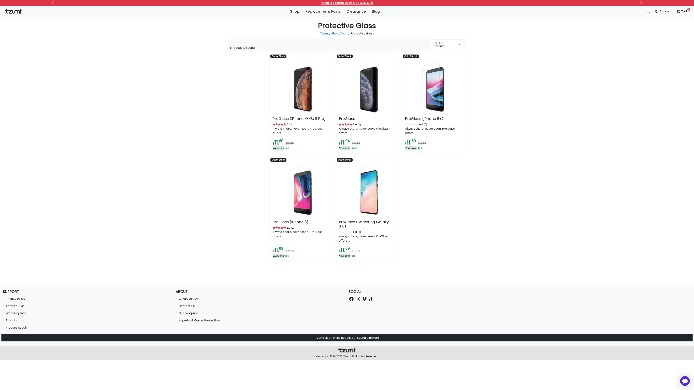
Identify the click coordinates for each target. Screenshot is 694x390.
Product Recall (16, 328)
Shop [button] (294, 11)
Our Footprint (188, 313)
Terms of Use (15, 306)
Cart (685, 10)
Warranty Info (16, 313)
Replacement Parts (323, 11)
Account (665, 11)
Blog (376, 11)
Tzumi (324, 33)
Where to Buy (188, 299)
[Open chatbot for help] (685, 381)
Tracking (12, 320)
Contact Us (187, 306)
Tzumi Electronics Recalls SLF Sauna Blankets (347, 338)
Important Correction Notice (199, 320)
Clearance (356, 11)
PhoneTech (339, 33)
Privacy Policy (15, 299)
